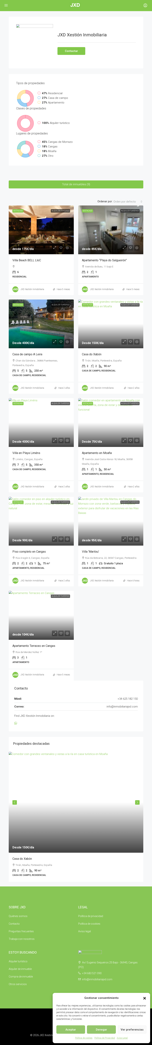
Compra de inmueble (21, 976)
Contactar (71, 51)
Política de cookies (83, 1038)
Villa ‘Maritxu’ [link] (90, 551)
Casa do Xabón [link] (91, 354)
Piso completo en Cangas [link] (29, 551)
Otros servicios (18, 984)
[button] (144, 998)
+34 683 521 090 (92, 973)
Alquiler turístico (60, 211)
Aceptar (70, 1029)
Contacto (14, 923)
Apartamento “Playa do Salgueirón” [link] (104, 260)
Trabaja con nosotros (21, 938)
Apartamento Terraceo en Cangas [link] (33, 646)
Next (137, 802)
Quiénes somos (18, 916)
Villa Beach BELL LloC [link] (26, 260)
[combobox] (128, 201)
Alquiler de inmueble (20, 968)
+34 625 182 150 (128, 698)
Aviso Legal (122, 1038)
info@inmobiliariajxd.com (122, 706)
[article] (76, 817)
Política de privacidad (90, 916)
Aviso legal (84, 931)
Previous (14, 802)
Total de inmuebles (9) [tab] (76, 184)
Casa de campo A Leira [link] (27, 354)
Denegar (101, 1029)
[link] (41, 229)
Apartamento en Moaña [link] (97, 453)
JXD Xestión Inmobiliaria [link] (32, 289)
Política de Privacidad (104, 1038)
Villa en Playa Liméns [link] (26, 453)
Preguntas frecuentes (21, 931)
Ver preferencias (132, 1029)
